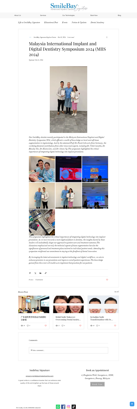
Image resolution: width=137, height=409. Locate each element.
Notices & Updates (79, 22)
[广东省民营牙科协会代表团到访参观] (33, 304)
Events (64, 22)
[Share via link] (46, 273)
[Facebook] (63, 407)
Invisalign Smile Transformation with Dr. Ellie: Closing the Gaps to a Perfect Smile (101, 318)
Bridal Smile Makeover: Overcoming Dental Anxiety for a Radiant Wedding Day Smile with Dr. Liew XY (67, 318)
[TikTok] (74, 407)
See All (116, 292)
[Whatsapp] (58, 407)
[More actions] (107, 37)
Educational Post (51, 22)
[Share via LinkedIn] (40, 273)
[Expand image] (42, 169)
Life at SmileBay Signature (29, 22)
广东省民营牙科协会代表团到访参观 (33, 318)
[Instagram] (68, 407)
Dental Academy (97, 22)
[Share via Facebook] (30, 273)
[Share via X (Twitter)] (35, 273)
